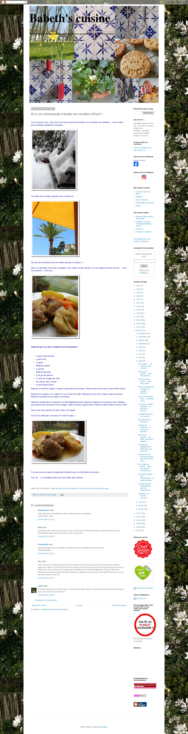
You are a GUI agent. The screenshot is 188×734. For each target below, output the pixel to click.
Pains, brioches (142, 200)
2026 (138, 286)
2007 (138, 530)
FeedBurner (144, 273)
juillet (140, 351)
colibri (40, 586)
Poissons (139, 229)
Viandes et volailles (143, 232)
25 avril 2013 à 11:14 (46, 578)
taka (39, 561)
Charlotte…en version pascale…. (143, 496)
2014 (138, 327)
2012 (138, 513)
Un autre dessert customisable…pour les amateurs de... (145, 487)
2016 (138, 320)
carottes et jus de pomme (81, 488)
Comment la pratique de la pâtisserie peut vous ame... (145, 448)
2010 (138, 520)
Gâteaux (139, 197)
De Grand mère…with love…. (145, 421)
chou (95, 488)
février (141, 506)
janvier (141, 509)
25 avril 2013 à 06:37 (46, 536)
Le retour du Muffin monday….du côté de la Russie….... (145, 407)
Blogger (104, 727)
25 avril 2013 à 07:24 (46, 554)
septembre (142, 344)
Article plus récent (39, 605)
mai (140, 358)
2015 (138, 324)
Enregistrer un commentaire (46, 600)
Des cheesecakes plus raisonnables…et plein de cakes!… (146, 477)
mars (140, 502)
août (140, 347)
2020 (138, 306)
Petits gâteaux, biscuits (145, 203)
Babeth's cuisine (69, 17)
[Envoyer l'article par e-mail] (62, 495)
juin (140, 354)
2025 (138, 289)
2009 (138, 524)
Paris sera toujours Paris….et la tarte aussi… (146, 399)
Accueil (79, 605)
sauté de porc (103, 488)
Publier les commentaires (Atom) (55, 609)
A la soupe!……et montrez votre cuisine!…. (145, 366)
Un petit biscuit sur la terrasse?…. (145, 415)
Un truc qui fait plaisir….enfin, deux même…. (145, 381)
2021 (138, 303)
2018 (138, 313)
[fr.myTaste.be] (140, 598)
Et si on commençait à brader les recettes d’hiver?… (146, 390)
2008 (138, 527)
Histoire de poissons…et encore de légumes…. (144, 428)
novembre (142, 337)
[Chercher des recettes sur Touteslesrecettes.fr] (143, 588)
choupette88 (43, 544)
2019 (138, 310)
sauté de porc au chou (60, 488)
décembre (142, 333)
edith (40, 527)
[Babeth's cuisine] (136, 166)
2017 (138, 317)
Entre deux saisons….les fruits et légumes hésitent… (145, 438)
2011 (138, 517)
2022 (138, 300)
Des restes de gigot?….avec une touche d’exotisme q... (145, 467)
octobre (141, 340)
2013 (138, 330)
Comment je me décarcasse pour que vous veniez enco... (146, 457)
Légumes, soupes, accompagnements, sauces (144, 224)
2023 (138, 296)
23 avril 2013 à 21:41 (46, 519)
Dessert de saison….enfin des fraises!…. (145, 374)
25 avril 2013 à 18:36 (46, 595)
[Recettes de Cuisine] (143, 558)
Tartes (138, 206)
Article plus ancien (119, 605)
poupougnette (43, 510)
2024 (138, 293)
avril (140, 361)
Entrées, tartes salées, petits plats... (144, 218)
